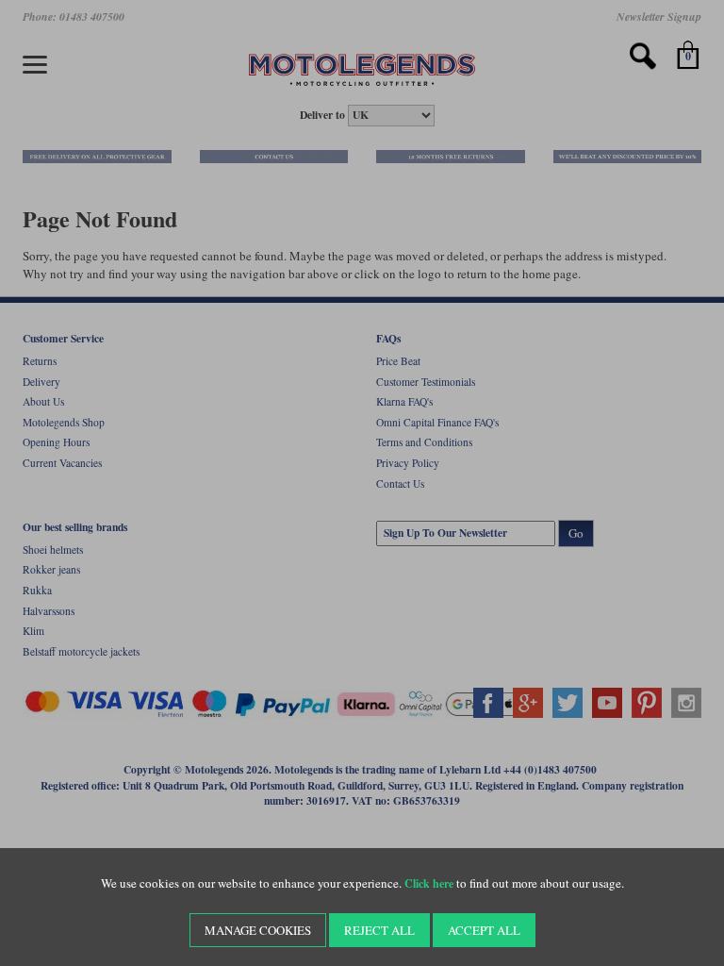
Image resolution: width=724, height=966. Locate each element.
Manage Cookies (258, 930)
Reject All (379, 930)
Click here (428, 883)
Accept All (484, 930)
